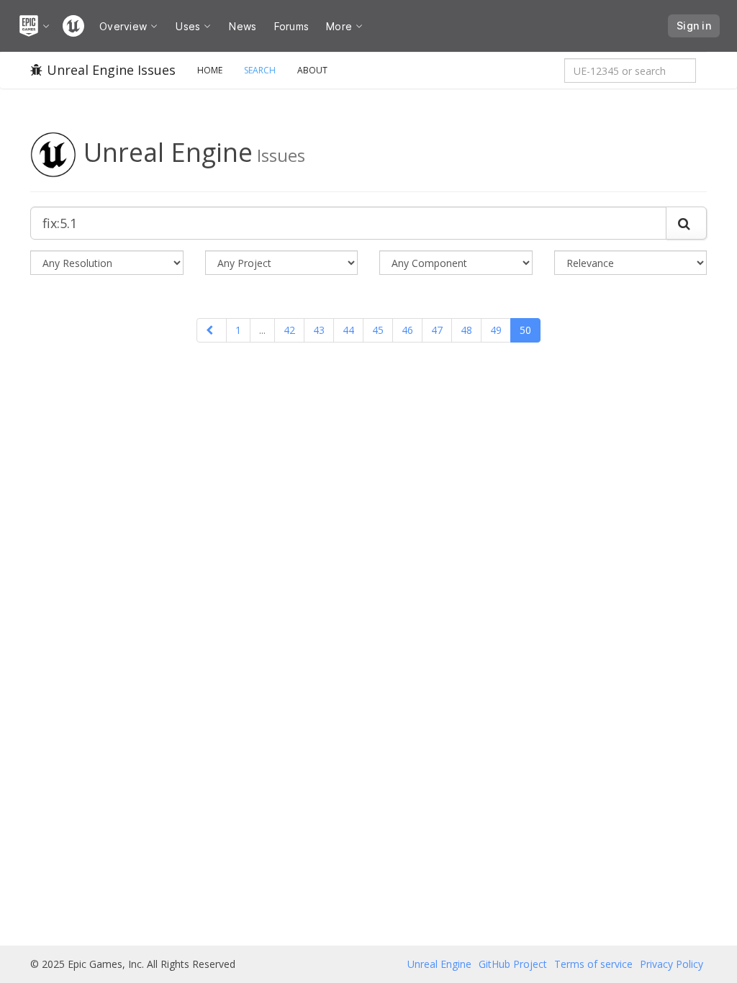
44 (348, 330)
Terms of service (593, 964)
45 (378, 330)
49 (496, 330)
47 (437, 330)
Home (209, 70)
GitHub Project (513, 964)
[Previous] (211, 330)
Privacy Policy (671, 964)
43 (319, 330)
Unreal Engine (439, 964)
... (262, 330)
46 (407, 330)
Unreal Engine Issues (111, 69)
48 (466, 330)
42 (289, 330)
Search (260, 70)
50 (525, 330)
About (312, 70)
